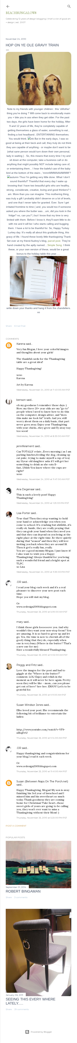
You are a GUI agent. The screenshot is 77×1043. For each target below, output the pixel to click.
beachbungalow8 (21, 13)
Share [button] (9, 326)
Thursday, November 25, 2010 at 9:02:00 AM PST (42, 655)
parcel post (54, 240)
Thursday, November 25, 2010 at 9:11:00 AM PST (41, 694)
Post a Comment (16, 825)
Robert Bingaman (23, 891)
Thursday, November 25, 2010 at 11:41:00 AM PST (41, 771)
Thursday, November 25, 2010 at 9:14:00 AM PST (41, 738)
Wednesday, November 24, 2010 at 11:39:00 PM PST (43, 572)
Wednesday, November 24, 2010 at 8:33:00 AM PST (43, 436)
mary (19, 621)
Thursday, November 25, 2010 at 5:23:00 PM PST (41, 817)
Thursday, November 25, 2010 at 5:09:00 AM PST (41, 611)
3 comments (20, 897)
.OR (18, 582)
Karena (20, 343)
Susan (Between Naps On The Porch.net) (42, 781)
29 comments (21, 1009)
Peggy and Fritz (26, 665)
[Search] (69, 5)
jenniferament (25, 446)
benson (21, 399)
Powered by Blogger (41, 1031)
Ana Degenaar (25, 489)
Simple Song (54, 245)
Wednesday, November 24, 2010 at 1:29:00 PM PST (42, 503)
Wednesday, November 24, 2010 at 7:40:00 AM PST (43, 389)
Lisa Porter (23, 513)
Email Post (20, 326)
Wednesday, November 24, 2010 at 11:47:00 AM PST (43, 479)
